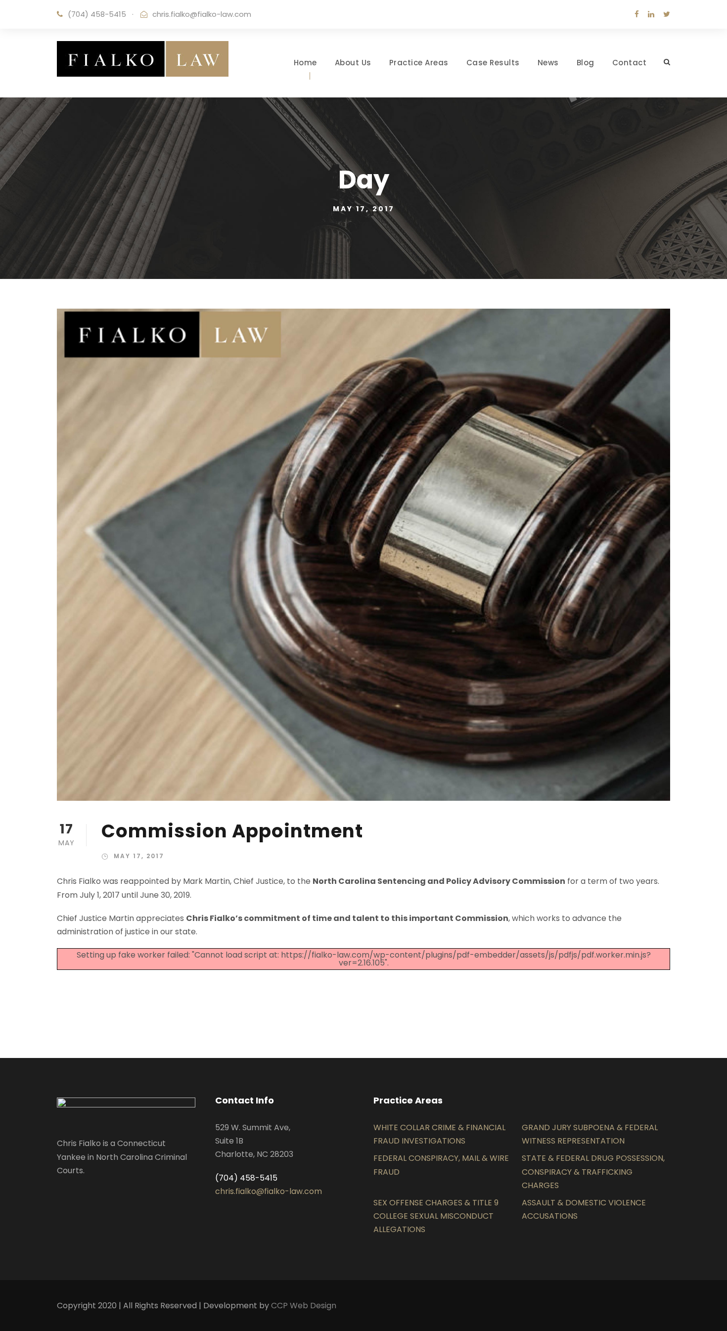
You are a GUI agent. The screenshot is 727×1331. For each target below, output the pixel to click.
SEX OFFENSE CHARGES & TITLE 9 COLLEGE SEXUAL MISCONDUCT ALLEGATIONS (436, 1216)
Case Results (493, 62)
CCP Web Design (303, 1305)
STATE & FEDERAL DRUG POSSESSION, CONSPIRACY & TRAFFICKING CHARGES (593, 1171)
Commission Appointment (232, 831)
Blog (585, 62)
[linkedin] (651, 14)
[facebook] (637, 14)
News (548, 62)
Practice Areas (419, 62)
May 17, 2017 (139, 856)
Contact (629, 62)
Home (305, 62)
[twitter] (666, 14)
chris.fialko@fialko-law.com (201, 14)
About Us (353, 62)
